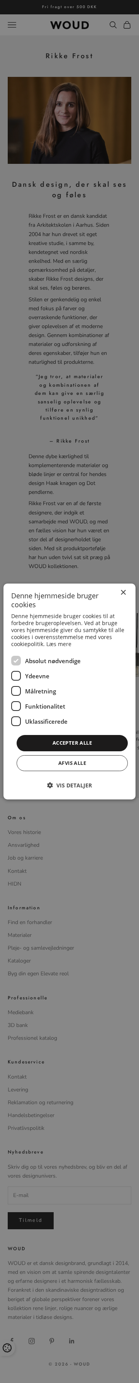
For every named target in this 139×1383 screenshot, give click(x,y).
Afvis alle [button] (72, 762)
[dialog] (69, 691)
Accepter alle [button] (72, 742)
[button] (69, 785)
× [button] (123, 593)
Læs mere (58, 644)
